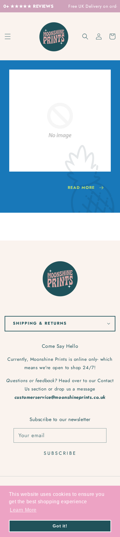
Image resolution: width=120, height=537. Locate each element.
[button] (85, 36)
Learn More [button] (23, 510)
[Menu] (7, 36)
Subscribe (60, 453)
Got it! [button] (60, 525)
